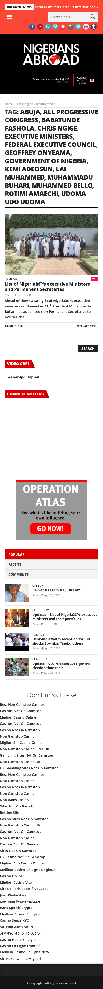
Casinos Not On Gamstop (20, 710)
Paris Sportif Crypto (16, 907)
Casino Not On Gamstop (20, 730)
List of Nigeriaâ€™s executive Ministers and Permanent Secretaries (47, 286)
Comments (18, 574)
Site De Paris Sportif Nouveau (24, 888)
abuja (30, 111)
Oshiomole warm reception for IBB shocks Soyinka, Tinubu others (61, 641)
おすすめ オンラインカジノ (20, 933)
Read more (14, 326)
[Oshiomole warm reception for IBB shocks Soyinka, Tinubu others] (17, 642)
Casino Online (11, 876)
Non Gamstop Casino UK (20, 761)
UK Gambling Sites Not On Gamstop (29, 768)
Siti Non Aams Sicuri (16, 927)
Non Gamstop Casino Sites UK (24, 749)
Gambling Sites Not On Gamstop (26, 755)
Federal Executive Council (50, 144)
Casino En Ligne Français (20, 946)
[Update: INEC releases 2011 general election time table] (17, 667)
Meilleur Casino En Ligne (20, 914)
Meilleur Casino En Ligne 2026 (24, 952)
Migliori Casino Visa (16, 882)
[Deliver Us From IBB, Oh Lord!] (17, 593)
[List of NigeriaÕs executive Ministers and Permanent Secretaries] (51, 244)
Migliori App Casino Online (22, 863)
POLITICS (11, 278)
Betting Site (9, 812)
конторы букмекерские (20, 901)
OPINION (38, 585)
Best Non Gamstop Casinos (22, 704)
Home (9, 104)
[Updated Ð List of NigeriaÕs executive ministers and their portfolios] (17, 618)
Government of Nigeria (45, 160)
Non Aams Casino (14, 799)
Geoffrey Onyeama (37, 152)
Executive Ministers (39, 136)
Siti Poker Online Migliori (20, 958)
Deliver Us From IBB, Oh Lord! (57, 590)
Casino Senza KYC (14, 920)
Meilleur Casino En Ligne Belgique (27, 869)
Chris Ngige (57, 128)
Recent (14, 564)
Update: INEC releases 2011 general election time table (61, 665)
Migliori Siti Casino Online (21, 742)
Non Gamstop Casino (17, 736)
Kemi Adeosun (29, 168)
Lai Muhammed (35, 173)
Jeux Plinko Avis (13, 895)
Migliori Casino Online (18, 717)
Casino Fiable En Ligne (18, 939)
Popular (16, 554)
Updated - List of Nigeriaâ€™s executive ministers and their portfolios (64, 616)
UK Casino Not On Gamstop (22, 857)
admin (8, 295)
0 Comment (89, 326)
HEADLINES (39, 659)
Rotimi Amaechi (31, 193)
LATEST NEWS (41, 610)
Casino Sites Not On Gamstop (24, 819)
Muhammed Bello (62, 185)
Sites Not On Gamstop (18, 806)
